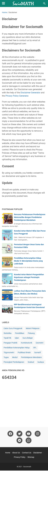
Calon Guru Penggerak (13, 328)
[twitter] (19, 434)
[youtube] (28, 434)
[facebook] (10, 434)
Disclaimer (37, 453)
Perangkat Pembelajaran (14, 362)
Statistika (7, 333)
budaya (41, 362)
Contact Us (26, 453)
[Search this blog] (44, 3)
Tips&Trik (7, 338)
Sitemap (30, 457)
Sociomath (27, 467)
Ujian (17, 338)
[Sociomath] (24, 3)
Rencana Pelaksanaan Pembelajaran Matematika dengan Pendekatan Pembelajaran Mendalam (29, 217)
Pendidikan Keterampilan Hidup (17, 348)
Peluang (31, 333)
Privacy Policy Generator (16, 96)
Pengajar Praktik (10, 343)
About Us (16, 453)
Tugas (6, 357)
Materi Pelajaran (32, 328)
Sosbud (31, 362)
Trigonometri (9, 352)
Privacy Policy (19, 457)
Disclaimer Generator (30, 92)
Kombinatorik (26, 343)
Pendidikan (19, 333)
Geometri (39, 343)
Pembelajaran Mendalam (31, 357)
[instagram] (38, 434)
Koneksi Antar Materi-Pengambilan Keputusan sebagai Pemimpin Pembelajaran (29, 277)
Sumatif (37, 352)
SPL (35, 348)
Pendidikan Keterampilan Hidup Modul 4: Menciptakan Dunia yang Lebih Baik (28, 261)
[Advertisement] (24, 404)
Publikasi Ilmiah (24, 352)
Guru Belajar (28, 338)
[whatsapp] (28, 440)
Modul (14, 357)
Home (7, 453)
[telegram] (19, 440)
